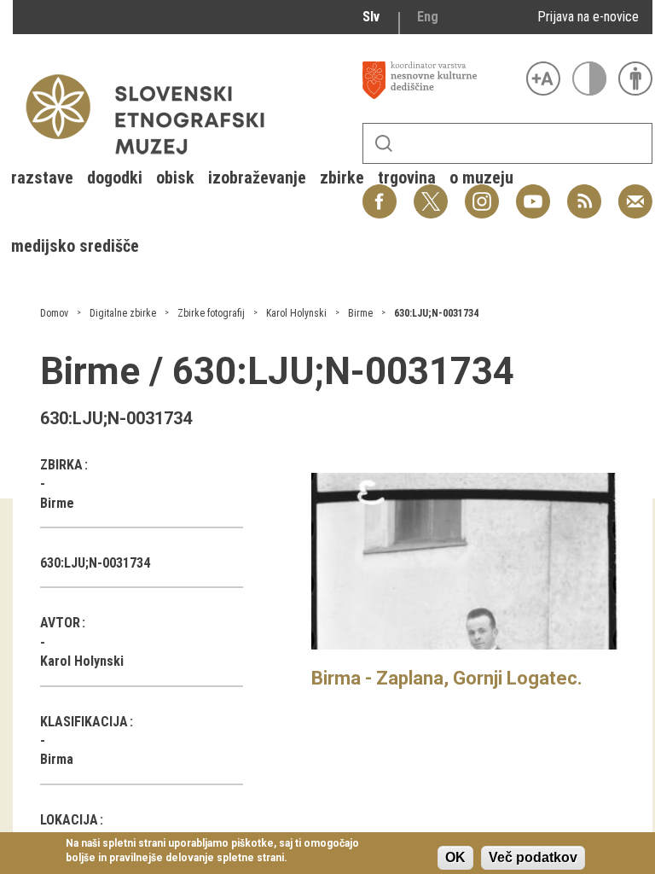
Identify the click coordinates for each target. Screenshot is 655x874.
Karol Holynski (296, 313)
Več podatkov (533, 857)
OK (455, 857)
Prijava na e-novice (588, 17)
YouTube (533, 192)
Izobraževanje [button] (257, 177)
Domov (54, 313)
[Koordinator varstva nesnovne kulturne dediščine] (440, 80)
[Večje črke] (543, 78)
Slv (371, 17)
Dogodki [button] (114, 177)
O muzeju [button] (481, 177)
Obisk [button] (175, 177)
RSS (580, 192)
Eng (427, 17)
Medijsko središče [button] (75, 246)
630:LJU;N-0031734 (436, 313)
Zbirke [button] (342, 177)
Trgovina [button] (407, 177)
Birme (360, 313)
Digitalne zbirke (123, 313)
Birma (56, 759)
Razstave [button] (42, 177)
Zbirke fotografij (211, 313)
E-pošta (635, 192)
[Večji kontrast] (589, 78)
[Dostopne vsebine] (635, 78)
